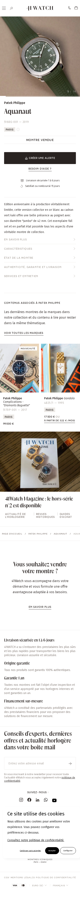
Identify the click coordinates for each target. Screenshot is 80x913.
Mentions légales (23, 877)
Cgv (7, 877)
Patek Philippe (38, 533)
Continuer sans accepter (30, 851)
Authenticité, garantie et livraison (33, 267)
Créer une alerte (42, 157)
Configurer (68, 851)
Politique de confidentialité (56, 877)
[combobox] (39, 885)
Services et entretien (21, 276)
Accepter (52, 851)
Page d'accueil (12, 533)
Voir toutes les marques (23, 332)
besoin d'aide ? (40, 168)
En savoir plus (15, 239)
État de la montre (18, 257)
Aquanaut (60, 533)
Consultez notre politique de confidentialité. (35, 840)
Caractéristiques (18, 248)
